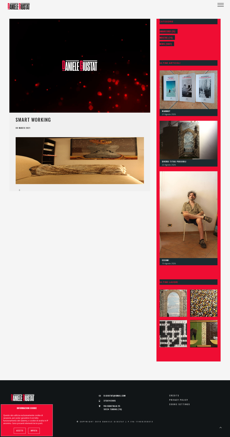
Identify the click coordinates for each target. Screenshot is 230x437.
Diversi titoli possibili (174, 161)
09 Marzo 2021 (23, 128)
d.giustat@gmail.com (115, 395)
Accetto (19, 430)
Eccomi (165, 260)
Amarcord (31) (167, 31)
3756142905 (110, 400)
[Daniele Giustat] (18, 6)
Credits (174, 395)
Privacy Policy (178, 400)
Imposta (34, 430)
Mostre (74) (166, 37)
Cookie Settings (179, 404)
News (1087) (166, 44)
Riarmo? (166, 111)
